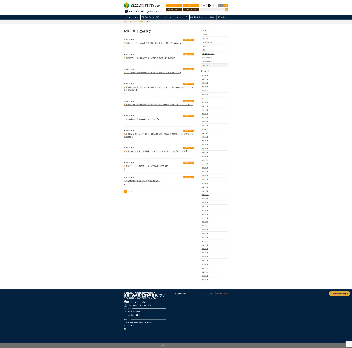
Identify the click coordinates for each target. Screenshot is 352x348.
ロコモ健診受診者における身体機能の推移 (141, 181)
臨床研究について (207, 57)
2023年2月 (205, 187)
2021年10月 (205, 225)
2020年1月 (205, 264)
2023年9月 (205, 168)
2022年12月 (205, 195)
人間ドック (167, 17)
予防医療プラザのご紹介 (150, 17)
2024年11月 (205, 133)
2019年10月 (205, 272)
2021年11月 (205, 222)
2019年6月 (205, 280)
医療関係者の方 (188, 39)
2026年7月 (205, 75)
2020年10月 (205, 241)
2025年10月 (205, 98)
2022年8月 (205, 202)
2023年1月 (205, 191)
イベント (205, 38)
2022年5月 (205, 206)
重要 (204, 50)
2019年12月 (205, 268)
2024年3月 (205, 152)
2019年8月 (205, 276)
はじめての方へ (132, 17)
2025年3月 (205, 117)
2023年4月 (205, 179)
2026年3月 (205, 87)
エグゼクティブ (181, 17)
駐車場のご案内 (221, 293)
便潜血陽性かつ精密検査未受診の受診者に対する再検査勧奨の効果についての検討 (158, 105)
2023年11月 (205, 164)
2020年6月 (205, 249)
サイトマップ (191, 5)
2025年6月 (205, 110)
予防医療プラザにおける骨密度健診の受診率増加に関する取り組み (151, 43)
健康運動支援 (195, 17)
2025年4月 (205, 114)
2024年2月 (205, 156)
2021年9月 (205, 229)
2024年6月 (205, 144)
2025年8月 (205, 106)
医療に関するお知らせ (208, 54)
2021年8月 (205, 233)
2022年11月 (205, 198)
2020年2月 (205, 260)
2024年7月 (205, 141)
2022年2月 (205, 214)
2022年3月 (205, 210)
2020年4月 (205, 252)
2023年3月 (205, 183)
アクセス (174, 5)
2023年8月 (205, 171)
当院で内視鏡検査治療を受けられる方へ (140, 119)
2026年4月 (205, 83)
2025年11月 (205, 94)
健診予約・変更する (340, 294)
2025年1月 (205, 125)
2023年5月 (205, 175)
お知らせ (204, 34)
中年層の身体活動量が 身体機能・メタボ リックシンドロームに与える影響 (154, 151)
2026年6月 (205, 79)
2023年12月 (205, 160)
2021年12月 (205, 218)
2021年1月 (205, 237)
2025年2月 (205, 121)
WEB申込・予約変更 (174, 9)
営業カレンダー (191, 9)
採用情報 (220, 17)
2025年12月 (205, 90)
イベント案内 (209, 17)
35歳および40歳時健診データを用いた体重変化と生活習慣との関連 (151, 73)
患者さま (205, 46)
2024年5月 (205, 148)
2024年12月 (205, 129)
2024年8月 (205, 137)
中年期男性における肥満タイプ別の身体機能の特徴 (145, 166)
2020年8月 (205, 245)
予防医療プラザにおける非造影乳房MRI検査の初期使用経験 (148, 58)
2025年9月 (205, 102)
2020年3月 (205, 256)
